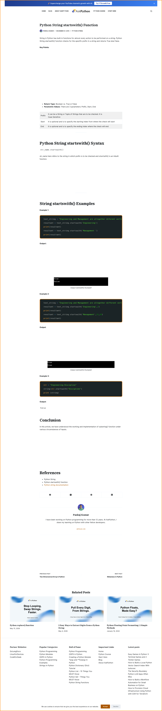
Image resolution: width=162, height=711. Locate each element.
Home (44, 11)
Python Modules (46, 654)
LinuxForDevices (17, 654)
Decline (115, 706)
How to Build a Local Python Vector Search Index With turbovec (140, 665)
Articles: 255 (81, 529)
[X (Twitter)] (70, 495)
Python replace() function (22, 625)
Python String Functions (79, 682)
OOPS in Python (46, 657)
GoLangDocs (15, 651)
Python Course (99, 11)
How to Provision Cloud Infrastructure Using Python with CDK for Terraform (139, 691)
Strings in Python (46, 665)
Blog (50, 11)
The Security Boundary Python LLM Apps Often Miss (138, 674)
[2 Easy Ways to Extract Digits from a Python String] (81, 609)
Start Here (112, 11)
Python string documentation (56, 485)
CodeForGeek (15, 657)
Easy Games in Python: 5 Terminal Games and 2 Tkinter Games (138, 657)
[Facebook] (50, 495)
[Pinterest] (91, 495)
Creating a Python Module (80, 657)
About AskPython (62, 11)
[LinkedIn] (112, 495)
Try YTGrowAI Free (103, 3)
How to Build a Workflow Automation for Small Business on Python (138, 682)
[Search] (151, 11)
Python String (77, 31)
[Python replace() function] (32, 609)
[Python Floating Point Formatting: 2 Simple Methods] (129, 609)
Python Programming (48, 651)
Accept (105, 706)
